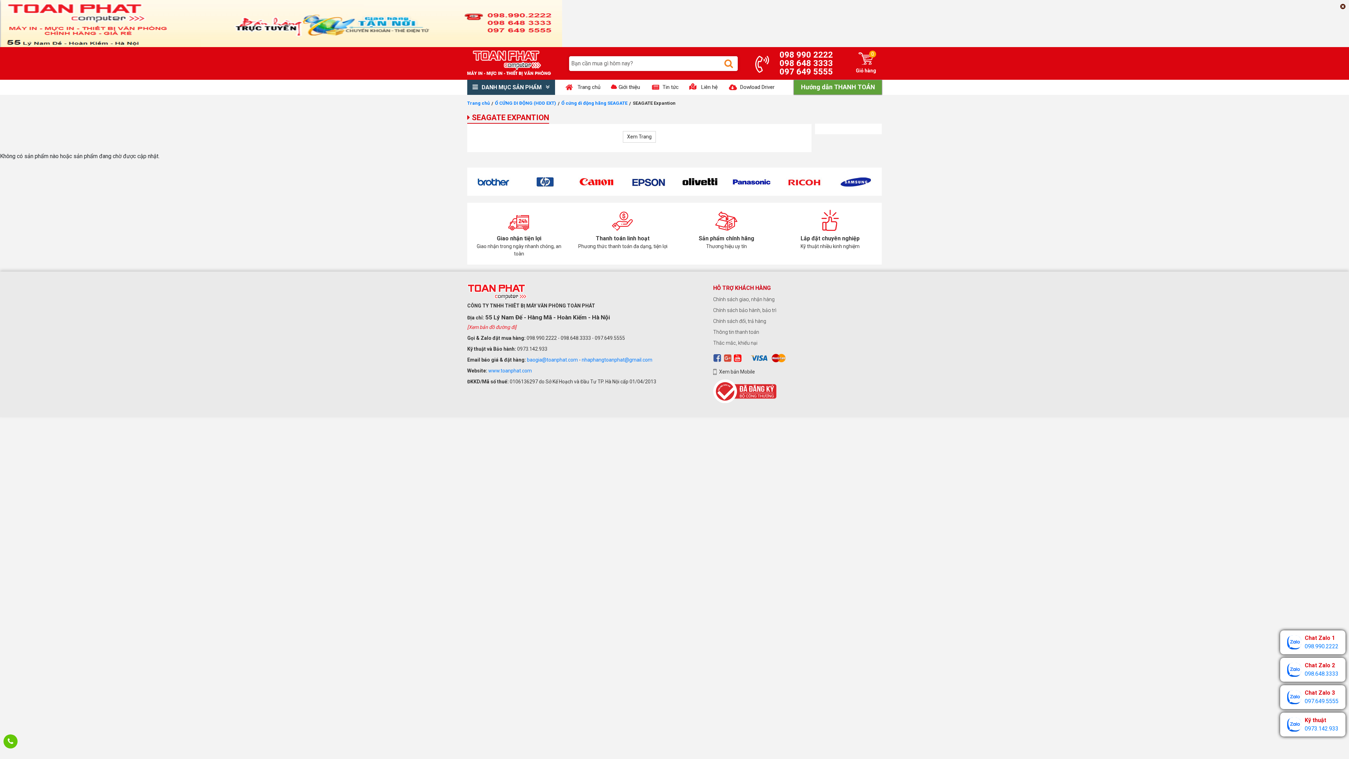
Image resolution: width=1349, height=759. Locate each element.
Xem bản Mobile (737, 372)
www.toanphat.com (510, 371)
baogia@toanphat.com (552, 360)
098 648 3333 (806, 63)
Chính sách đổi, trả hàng (739, 321)
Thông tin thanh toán (736, 332)
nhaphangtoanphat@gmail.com (617, 360)
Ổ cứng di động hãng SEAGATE (594, 103)
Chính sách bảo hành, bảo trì (744, 310)
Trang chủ (478, 103)
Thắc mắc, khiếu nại (735, 343)
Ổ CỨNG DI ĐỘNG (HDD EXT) (525, 103)
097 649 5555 (806, 72)
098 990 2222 (806, 55)
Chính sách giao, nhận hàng (744, 299)
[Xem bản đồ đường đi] (491, 327)
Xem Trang (639, 137)
